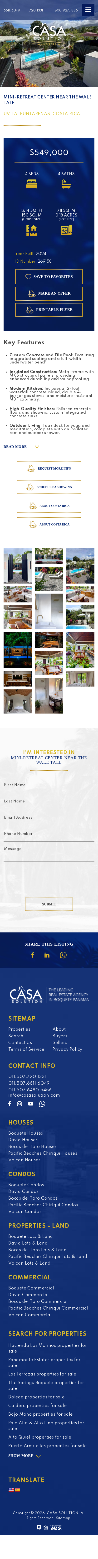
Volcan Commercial (30, 1315)
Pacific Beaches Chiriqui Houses (42, 1153)
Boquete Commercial (31, 1288)
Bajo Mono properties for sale (40, 1414)
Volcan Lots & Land (29, 1263)
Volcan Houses (24, 1160)
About (59, 1029)
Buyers (60, 1036)
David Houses (23, 1140)
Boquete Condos (26, 1185)
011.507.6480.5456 (30, 1090)
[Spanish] (17, 1490)
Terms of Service (26, 1049)
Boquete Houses (25, 1133)
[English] (11, 1490)
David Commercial (28, 1295)
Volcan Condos (24, 1212)
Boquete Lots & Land (30, 1236)
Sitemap (63, 1518)
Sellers (60, 1043)
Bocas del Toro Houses (32, 1147)
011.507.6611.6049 (29, 1083)
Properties (19, 1029)
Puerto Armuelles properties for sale (47, 1446)
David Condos (23, 1192)
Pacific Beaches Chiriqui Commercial (48, 1308)
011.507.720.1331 (27, 1077)
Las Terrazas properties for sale (42, 1374)
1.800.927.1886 (65, 10)
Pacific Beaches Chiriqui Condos (43, 1205)
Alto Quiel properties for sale (39, 1437)
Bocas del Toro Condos (33, 1198)
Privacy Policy (68, 1049)
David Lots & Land (28, 1243)
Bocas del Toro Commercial (38, 1301)
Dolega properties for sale (36, 1397)
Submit (49, 904)
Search (16, 1036)
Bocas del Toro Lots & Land (37, 1250)
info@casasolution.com (34, 1095)
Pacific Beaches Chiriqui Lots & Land (47, 1257)
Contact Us (20, 1043)
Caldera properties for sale (37, 1406)
